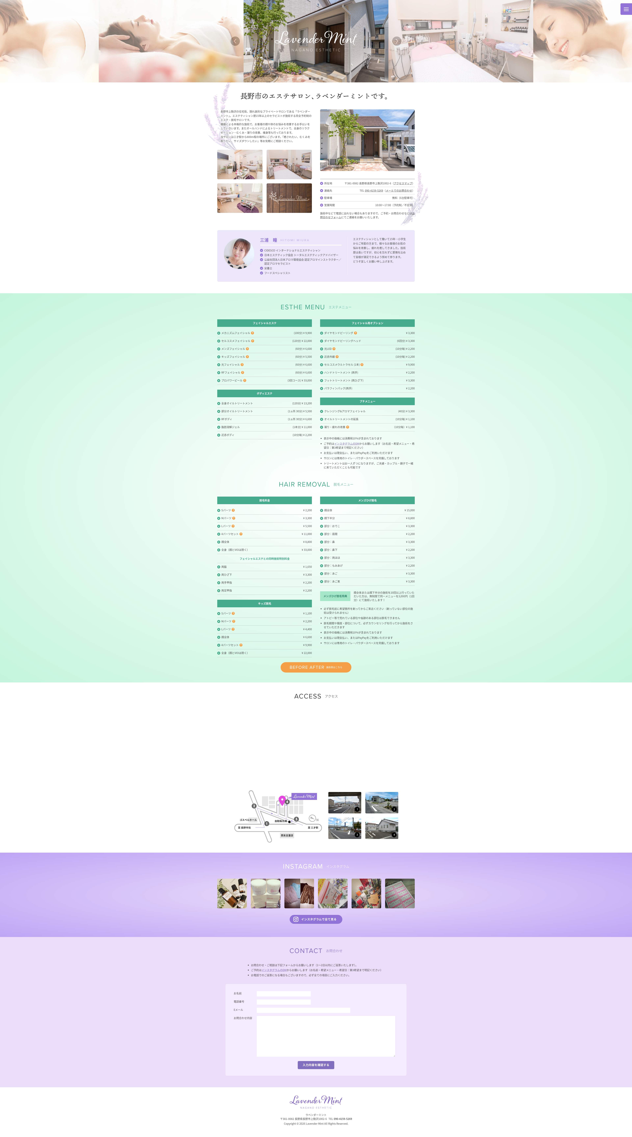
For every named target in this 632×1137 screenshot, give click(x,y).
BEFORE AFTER (316, 667)
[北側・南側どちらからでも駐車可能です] (381, 819)
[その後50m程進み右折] (381, 794)
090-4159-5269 (374, 190)
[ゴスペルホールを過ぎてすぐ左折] (344, 794)
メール (399, 190)
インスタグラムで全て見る (319, 919)
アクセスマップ (403, 183)
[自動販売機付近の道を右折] (344, 819)
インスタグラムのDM (346, 444)
